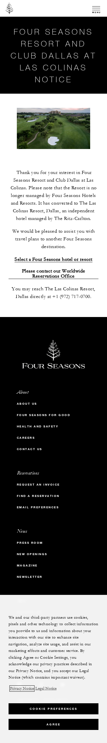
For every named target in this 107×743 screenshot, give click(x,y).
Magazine (27, 565)
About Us (27, 404)
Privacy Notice (22, 688)
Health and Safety (38, 426)
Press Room (30, 543)
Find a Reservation (38, 496)
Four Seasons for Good (43, 415)
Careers (26, 438)
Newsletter (30, 577)
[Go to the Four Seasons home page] (9, 8)
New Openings (32, 554)
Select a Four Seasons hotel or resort (53, 259)
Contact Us (29, 449)
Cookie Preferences (53, 709)
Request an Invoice (38, 484)
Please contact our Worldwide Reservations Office (53, 273)
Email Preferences (38, 507)
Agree (53, 724)
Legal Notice (45, 688)
